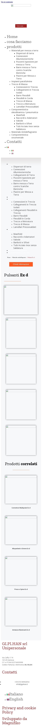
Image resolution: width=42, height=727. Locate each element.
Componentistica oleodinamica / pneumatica (24, 111)
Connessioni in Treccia (27, 87)
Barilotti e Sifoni (24, 123)
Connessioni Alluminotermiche (24, 57)
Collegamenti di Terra (24, 175)
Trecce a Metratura (25, 103)
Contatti (14, 141)
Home (12, 36)
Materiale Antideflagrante (24, 132)
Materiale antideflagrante (19, 257)
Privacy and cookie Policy (19, 709)
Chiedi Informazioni (21, 264)
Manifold (20, 115)
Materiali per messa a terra (24, 50)
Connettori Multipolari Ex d (21, 508)
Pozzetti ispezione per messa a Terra (27, 63)
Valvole (19, 120)
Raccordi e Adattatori (26, 117)
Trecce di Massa (19, 84)
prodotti (14, 46)
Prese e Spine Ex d (21, 589)
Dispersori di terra (25, 53)
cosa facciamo (19, 41)
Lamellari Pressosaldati (27, 106)
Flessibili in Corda (24, 98)
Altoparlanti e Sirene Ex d (21, 548)
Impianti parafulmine (21, 81)
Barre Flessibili (23, 95)
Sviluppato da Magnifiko (14, 720)
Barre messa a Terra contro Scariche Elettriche (26, 70)
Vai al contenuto (7, 2)
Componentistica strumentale (19, 136)
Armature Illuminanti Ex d (21, 630)
